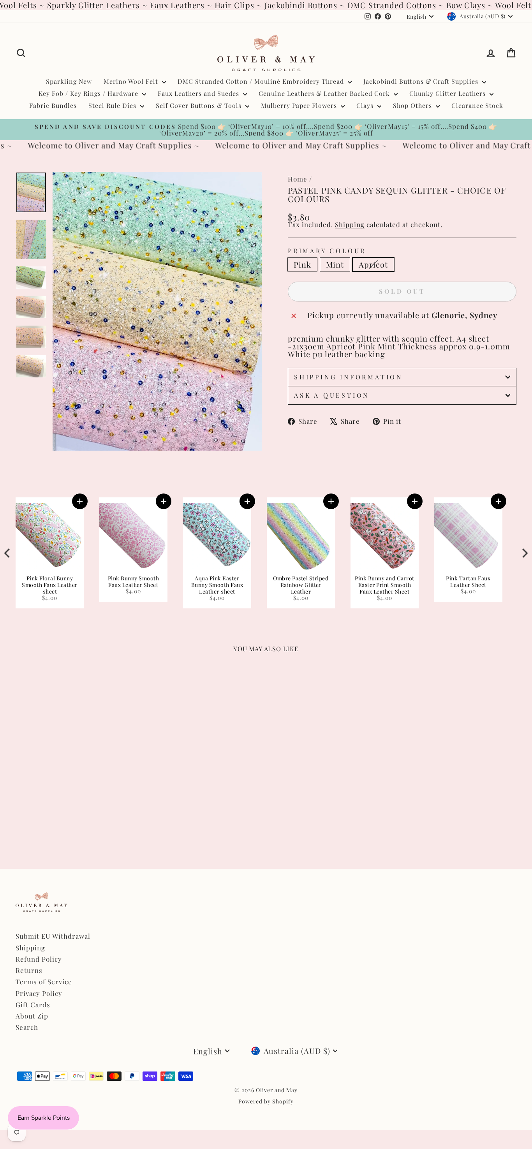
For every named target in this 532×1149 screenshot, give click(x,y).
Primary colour (327, 251)
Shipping (350, 224)
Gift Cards (33, 1004)
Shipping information (348, 377)
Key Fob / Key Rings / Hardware (89, 93)
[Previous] (8, 553)
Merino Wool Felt (132, 81)
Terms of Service (44, 981)
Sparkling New (69, 81)
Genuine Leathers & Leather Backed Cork (325, 93)
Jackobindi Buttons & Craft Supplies (421, 81)
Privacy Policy (39, 993)
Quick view (75, 781)
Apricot (373, 264)
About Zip (32, 1016)
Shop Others (413, 105)
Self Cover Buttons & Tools (199, 105)
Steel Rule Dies (113, 105)
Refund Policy (39, 959)
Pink (302, 264)
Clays (365, 105)
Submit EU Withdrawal (53, 936)
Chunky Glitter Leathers (448, 93)
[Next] (524, 553)
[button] (444, 501)
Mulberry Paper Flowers (300, 105)
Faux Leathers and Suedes (199, 93)
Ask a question (331, 395)
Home (297, 178)
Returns (29, 970)
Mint (335, 264)
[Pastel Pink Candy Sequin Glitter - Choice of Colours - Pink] (21, 823)
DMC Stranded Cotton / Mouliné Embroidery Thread (262, 81)
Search (27, 1027)
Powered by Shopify (266, 1101)
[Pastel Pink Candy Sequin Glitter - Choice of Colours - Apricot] (42, 823)
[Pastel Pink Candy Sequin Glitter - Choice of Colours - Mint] (31, 823)
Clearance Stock (477, 105)
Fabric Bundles (53, 105)
